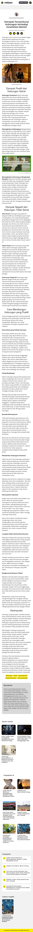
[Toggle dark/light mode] (30, 2)
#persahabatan (22, 675)
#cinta (15, 675)
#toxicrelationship (22, 678)
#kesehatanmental (11, 678)
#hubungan (9, 675)
